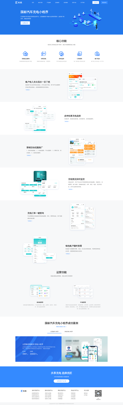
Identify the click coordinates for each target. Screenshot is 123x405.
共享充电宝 (73, 396)
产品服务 (49, 2)
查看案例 (69, 356)
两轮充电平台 (60, 393)
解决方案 (40, 2)
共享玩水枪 (73, 398)
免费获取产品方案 (61, 381)
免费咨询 (25, 23)
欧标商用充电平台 (35, 393)
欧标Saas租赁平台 (35, 396)
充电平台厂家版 (48, 398)
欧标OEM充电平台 (35, 398)
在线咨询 (96, 2)
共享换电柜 (60, 398)
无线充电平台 (60, 395)
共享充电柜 (60, 396)
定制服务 (57, 2)
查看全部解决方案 (60, 326)
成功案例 (66, 2)
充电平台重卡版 (48, 396)
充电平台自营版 (48, 393)
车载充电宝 (73, 393)
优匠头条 (74, 2)
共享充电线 (73, 395)
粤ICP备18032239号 (70, 403)
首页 (33, 2)
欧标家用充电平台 (35, 395)
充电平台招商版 (48, 395)
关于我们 (83, 2)
